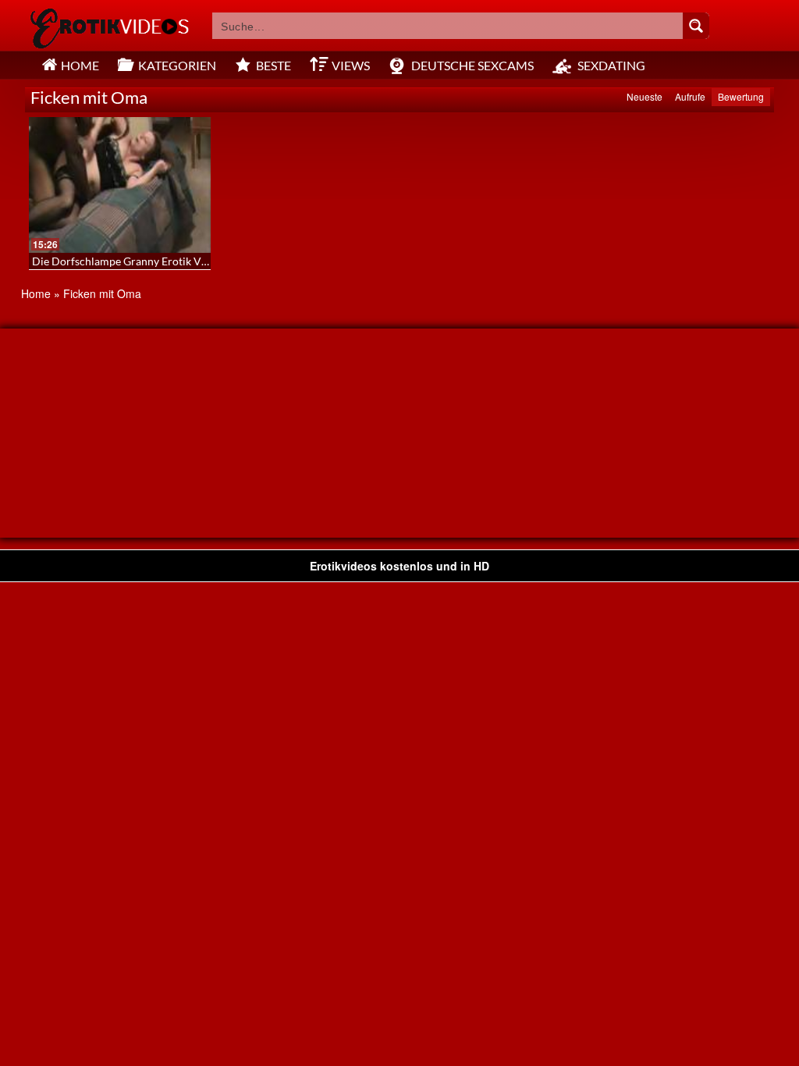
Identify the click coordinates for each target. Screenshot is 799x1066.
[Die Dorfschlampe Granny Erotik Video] (120, 185)
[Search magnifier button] (696, 25)
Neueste (644, 96)
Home (36, 293)
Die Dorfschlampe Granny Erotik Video (127, 261)
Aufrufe (690, 96)
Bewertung (741, 96)
